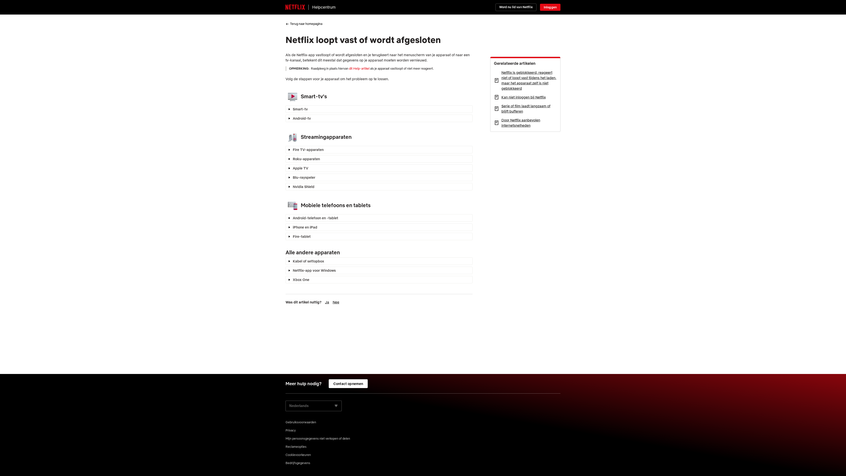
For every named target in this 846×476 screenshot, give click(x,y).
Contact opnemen (348, 383)
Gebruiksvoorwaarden (301, 422)
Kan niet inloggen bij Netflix (523, 97)
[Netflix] (295, 7)
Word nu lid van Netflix (516, 7)
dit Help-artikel (359, 69)
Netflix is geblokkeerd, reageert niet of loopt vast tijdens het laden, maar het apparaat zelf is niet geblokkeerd (528, 80)
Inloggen (550, 7)
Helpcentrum (324, 7)
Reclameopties (296, 447)
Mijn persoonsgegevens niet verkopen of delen (318, 439)
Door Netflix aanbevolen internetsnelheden (520, 123)
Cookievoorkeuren (298, 455)
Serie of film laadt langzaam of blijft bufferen (525, 108)
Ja (327, 302)
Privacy (291, 430)
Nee (336, 302)
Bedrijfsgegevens (298, 463)
